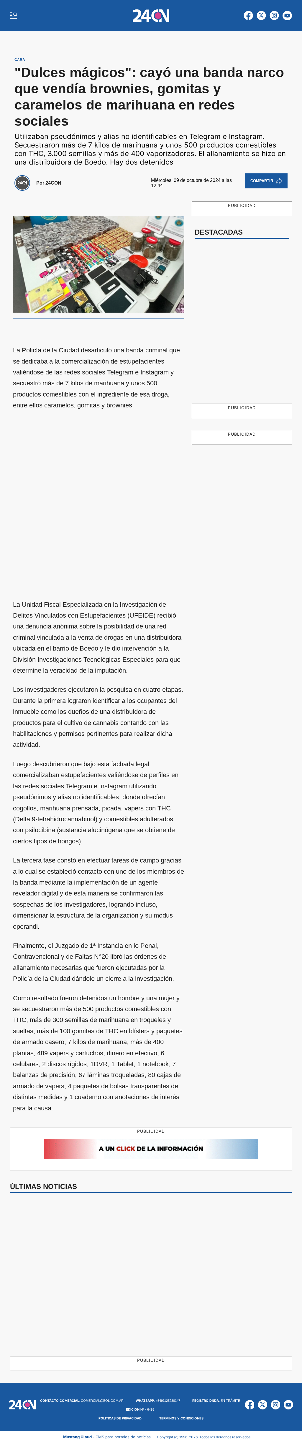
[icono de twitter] (261, 15)
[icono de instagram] (274, 15)
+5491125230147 (158, 1400)
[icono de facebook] (248, 15)
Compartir (261, 181)
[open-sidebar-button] (13, 15)
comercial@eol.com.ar (82, 1400)
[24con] (151, 15)
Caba (19, 60)
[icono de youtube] (287, 15)
